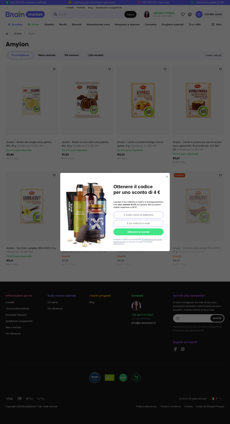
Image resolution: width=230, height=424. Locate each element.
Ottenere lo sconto (138, 232)
